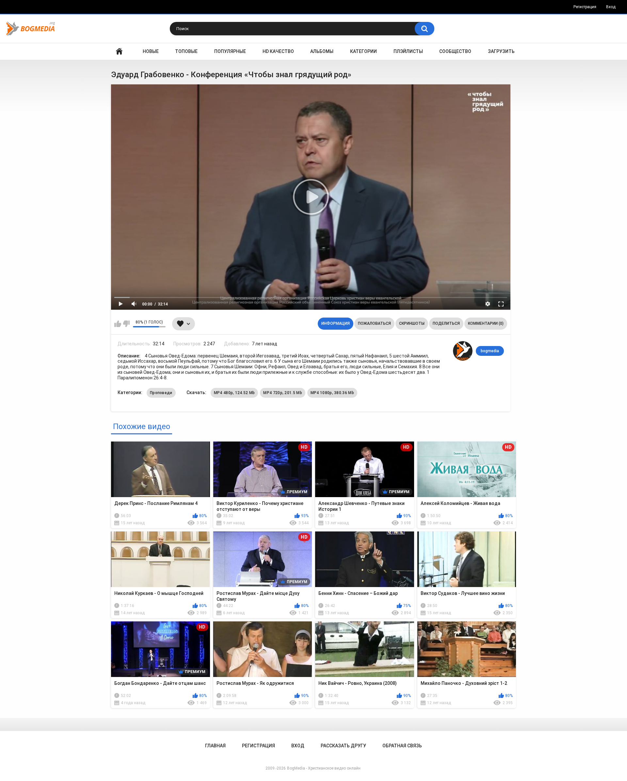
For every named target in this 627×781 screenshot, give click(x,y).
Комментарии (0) (486, 323)
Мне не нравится (126, 324)
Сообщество (455, 51)
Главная (119, 51)
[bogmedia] (463, 351)
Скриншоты (412, 323)
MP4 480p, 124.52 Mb (234, 392)
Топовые (186, 51)
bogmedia (490, 351)
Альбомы (321, 51)
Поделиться (446, 323)
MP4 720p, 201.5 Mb (282, 392)
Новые (151, 51)
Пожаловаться (374, 323)
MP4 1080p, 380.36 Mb (332, 392)
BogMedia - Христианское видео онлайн (324, 768)
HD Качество (278, 51)
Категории (363, 51)
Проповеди (161, 392)
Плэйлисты (408, 51)
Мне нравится (117, 324)
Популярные (230, 51)
